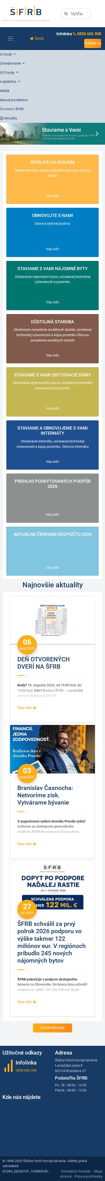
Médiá (4, 91)
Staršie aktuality (52, 1028)
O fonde (6, 54)
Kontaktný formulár (76, 1171)
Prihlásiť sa (92, 43)
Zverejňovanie (11, 63)
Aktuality (10, 118)
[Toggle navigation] (10, 38)
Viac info (52, 196)
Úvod (38, 38)
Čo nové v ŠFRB (12, 109)
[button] (8, 134)
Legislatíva (8, 82)
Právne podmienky (88, 1176)
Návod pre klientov (14, 100)
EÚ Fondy (7, 73)
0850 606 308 (89, 34)
